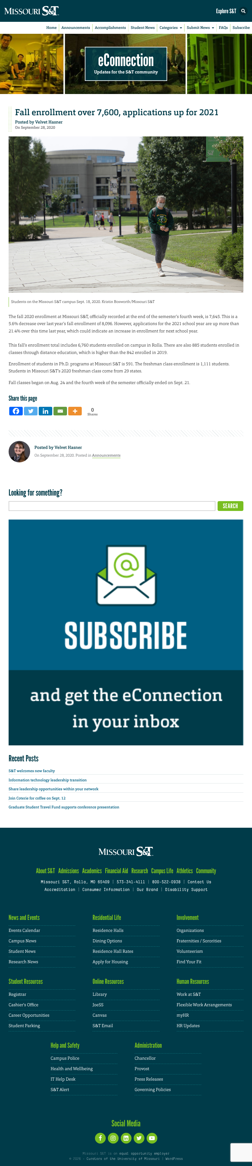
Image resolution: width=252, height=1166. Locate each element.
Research (139, 871)
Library (100, 994)
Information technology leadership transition (48, 780)
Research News (23, 962)
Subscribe (241, 27)
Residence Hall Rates (113, 951)
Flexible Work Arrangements (204, 1005)
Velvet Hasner (48, 122)
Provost (142, 1069)
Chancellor (145, 1058)
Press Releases (149, 1079)
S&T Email (103, 1026)
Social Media (126, 1123)
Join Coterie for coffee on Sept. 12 (37, 798)
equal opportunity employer (144, 1154)
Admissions (68, 871)
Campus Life (162, 871)
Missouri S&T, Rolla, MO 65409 (75, 882)
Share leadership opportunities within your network (53, 789)
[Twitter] (30, 411)
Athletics (184, 871)
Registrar (17, 994)
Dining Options (107, 941)
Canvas (100, 1015)
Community (206, 871)
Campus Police (65, 1058)
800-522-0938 (166, 882)
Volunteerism (190, 951)
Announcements (75, 27)
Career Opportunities (29, 1015)
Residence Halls (108, 930)
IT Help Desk (63, 1079)
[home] (43, 11)
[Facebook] (16, 411)
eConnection (126, 60)
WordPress (174, 1159)
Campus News (22, 941)
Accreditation (59, 890)
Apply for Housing (110, 962)
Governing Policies (153, 1090)
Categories (168, 27)
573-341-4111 (130, 882)
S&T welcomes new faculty (32, 770)
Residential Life (107, 917)
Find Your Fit (189, 962)
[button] (243, 11)
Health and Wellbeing (72, 1069)
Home (51, 27)
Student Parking (24, 1026)
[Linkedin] (45, 411)
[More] (75, 411)
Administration (148, 1045)
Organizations (190, 930)
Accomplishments (110, 27)
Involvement (188, 917)
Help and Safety (65, 1045)
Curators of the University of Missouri (123, 1159)
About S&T (45, 871)
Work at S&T (189, 994)
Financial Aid (116, 871)
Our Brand (147, 890)
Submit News (198, 27)
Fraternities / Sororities (199, 941)
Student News (143, 27)
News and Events (24, 917)
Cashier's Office (23, 1005)
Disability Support (186, 890)
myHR (183, 1015)
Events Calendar (24, 930)
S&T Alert (60, 1090)
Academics (92, 871)
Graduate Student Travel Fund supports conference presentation (64, 807)
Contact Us (199, 882)
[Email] (60, 411)
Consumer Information (106, 890)
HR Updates (188, 1026)
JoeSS (98, 1005)
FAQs (223, 27)
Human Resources (193, 981)
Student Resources (26, 981)
